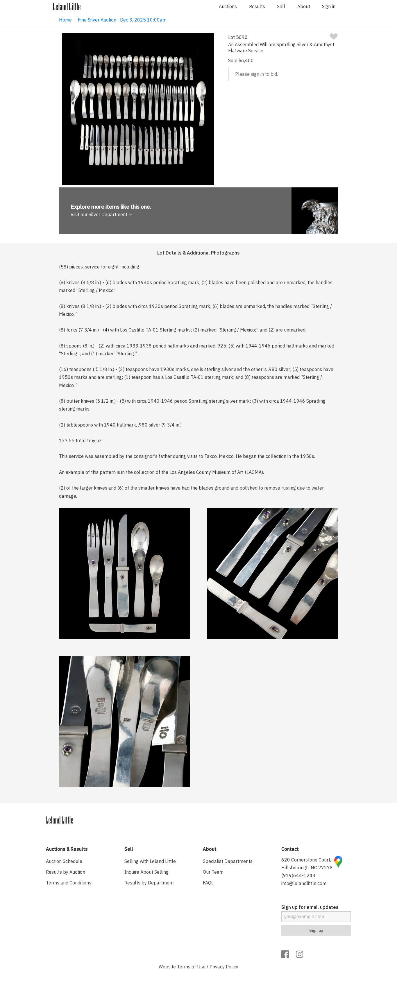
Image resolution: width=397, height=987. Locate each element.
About (303, 6)
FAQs (208, 883)
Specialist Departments (228, 861)
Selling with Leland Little (150, 861)
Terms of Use (191, 967)
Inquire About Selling (146, 872)
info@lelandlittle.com (303, 883)
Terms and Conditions (68, 883)
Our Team (213, 872)
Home (65, 20)
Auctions (228, 6)
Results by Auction (65, 872)
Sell (281, 6)
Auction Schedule (64, 861)
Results (257, 6)
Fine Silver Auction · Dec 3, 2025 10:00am (122, 20)
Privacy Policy (224, 967)
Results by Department (149, 883)
